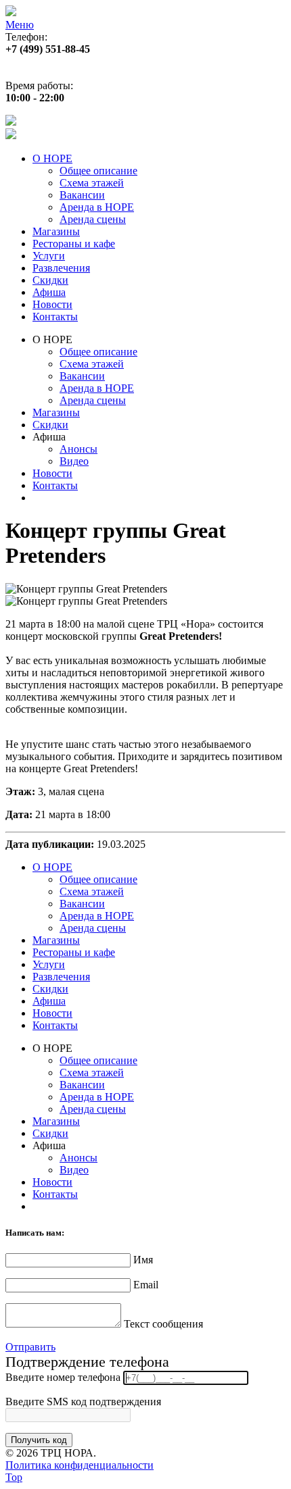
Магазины (56, 231)
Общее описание (98, 170)
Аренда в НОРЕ (97, 207)
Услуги (48, 255)
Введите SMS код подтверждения (83, 1401)
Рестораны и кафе (73, 243)
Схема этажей (92, 182)
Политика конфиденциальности (79, 1465)
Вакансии (82, 195)
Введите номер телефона (62, 1377)
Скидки (50, 280)
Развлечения (61, 268)
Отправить (30, 1347)
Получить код (39, 1440)
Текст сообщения (163, 1324)
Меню (19, 24)
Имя (143, 1259)
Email (145, 1284)
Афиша (49, 292)
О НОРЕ (52, 158)
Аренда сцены (93, 219)
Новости (52, 304)
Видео (74, 461)
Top (13, 1477)
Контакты (55, 316)
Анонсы (78, 449)
